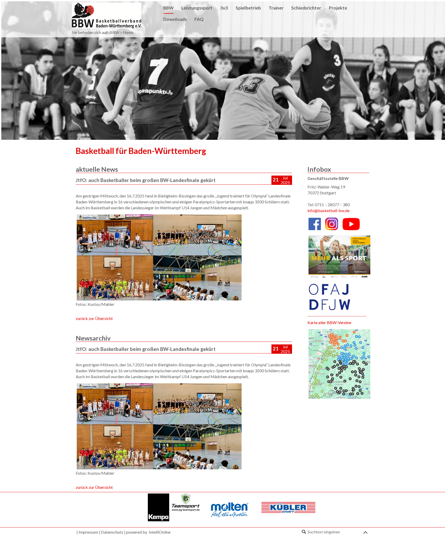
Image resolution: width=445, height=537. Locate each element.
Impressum (88, 532)
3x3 (224, 8)
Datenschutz (112, 532)
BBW (114, 32)
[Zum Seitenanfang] (365, 531)
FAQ (199, 19)
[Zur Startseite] (106, 14)
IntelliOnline (159, 532)
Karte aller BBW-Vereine (329, 322)
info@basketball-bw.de (328, 210)
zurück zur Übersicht (94, 318)
